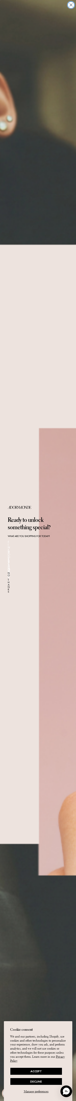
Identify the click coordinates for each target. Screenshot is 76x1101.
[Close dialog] (71, 5)
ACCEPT (36, 1071)
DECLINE (36, 1081)
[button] (66, 1091)
